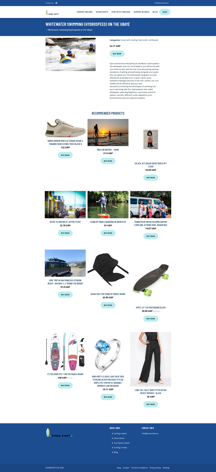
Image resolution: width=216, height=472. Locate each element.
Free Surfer (143, 40)
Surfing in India (141, 12)
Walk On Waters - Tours (108, 149)
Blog (155, 12)
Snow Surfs (125, 40)
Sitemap (166, 468)
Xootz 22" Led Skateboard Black (151, 307)
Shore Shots (102, 12)
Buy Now (117, 54)
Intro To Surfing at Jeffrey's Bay (65, 221)
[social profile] (56, 3)
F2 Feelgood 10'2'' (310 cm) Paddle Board (65, 374)
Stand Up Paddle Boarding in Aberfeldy (108, 221)
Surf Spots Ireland (120, 12)
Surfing (134, 40)
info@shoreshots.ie (162, 3)
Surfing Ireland (84, 12)
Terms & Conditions (139, 468)
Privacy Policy (155, 468)
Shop (165, 12)
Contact (126, 468)
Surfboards (153, 40)
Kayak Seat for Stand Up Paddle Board (108, 294)
